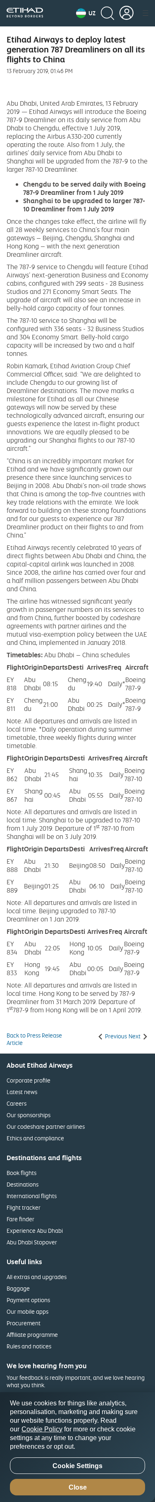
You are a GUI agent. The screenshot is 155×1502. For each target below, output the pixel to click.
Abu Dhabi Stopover (32, 1242)
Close (78, 1487)
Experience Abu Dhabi (35, 1230)
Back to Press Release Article (34, 1039)
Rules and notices (29, 1346)
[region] (77, 1447)
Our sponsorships (28, 1115)
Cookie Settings (77, 1465)
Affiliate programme (32, 1335)
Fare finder (20, 1219)
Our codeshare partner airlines (46, 1126)
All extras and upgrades (37, 1277)
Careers (16, 1103)
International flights (32, 1196)
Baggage (18, 1288)
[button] (85, 13)
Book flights (21, 1173)
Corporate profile (28, 1080)
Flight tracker (24, 1207)
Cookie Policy (41, 1429)
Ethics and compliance (35, 1138)
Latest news (22, 1092)
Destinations (22, 1184)
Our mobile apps (27, 1311)
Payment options (28, 1300)
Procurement (24, 1323)
